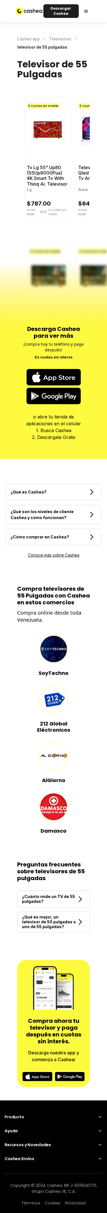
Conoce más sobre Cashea (53, 555)
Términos (30, 1203)
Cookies (52, 1203)
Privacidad (75, 1203)
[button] (86, 11)
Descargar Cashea (61, 11)
